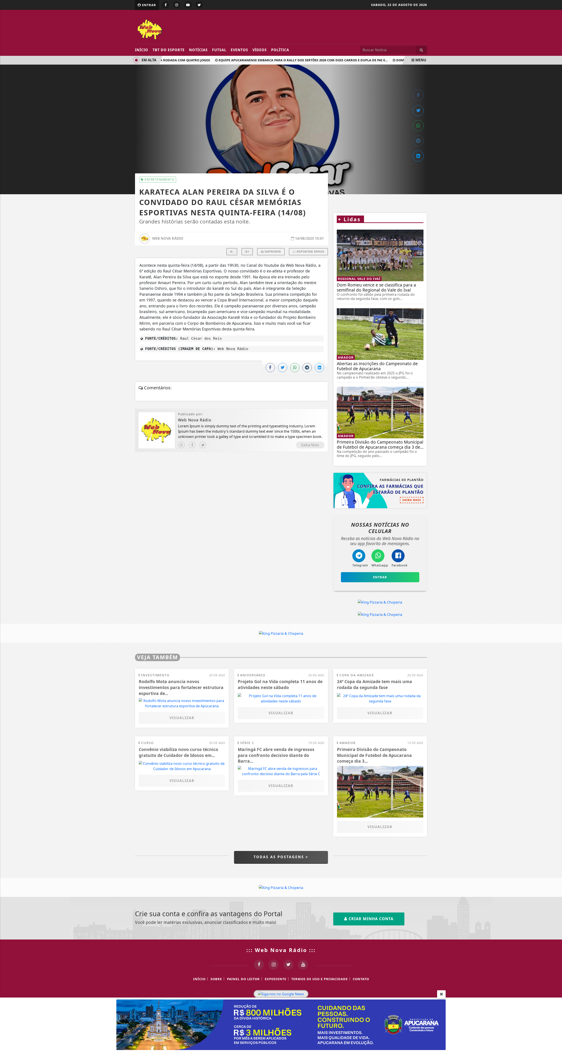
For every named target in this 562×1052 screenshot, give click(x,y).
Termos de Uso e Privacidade (319, 979)
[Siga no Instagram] (176, 4)
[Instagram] (181, 445)
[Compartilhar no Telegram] (418, 140)
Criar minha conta (370, 918)
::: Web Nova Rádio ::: (281, 950)
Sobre (216, 979)
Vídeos (259, 49)
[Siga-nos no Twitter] (288, 965)
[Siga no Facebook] (165, 4)
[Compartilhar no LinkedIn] (418, 156)
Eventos (239, 49)
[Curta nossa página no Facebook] (259, 965)
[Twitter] (203, 445)
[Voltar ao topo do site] (555, 631)
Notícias (198, 49)
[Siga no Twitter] (199, 4)
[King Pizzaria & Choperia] (380, 602)
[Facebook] (192, 445)
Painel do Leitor (243, 979)
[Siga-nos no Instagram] (274, 965)
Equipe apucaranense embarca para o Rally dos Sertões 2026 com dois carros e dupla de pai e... (291, 60)
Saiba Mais (310, 445)
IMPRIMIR (272, 251)
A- (231, 251)
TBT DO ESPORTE (169, 49)
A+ (247, 251)
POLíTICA (280, 49)
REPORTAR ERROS (310, 251)
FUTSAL (219, 49)
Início (141, 49)
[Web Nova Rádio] (175, 29)
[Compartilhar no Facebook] (418, 95)
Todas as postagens (280, 856)
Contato (361, 979)
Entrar (148, 5)
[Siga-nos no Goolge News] (281, 994)
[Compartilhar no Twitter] (418, 110)
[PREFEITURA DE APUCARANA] (281, 1024)
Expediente (275, 979)
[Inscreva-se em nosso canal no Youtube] (303, 965)
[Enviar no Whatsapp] (418, 125)
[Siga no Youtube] (187, 4)
